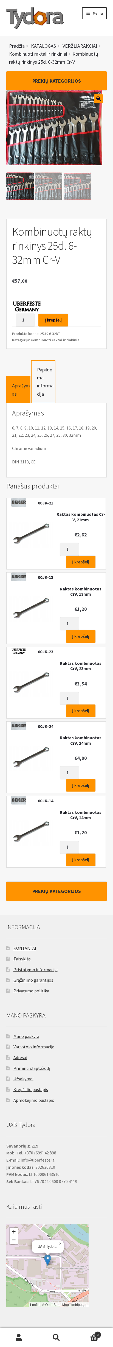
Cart (87, 1333)
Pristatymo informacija (35, 969)
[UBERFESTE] (27, 306)
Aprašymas (21, 389)
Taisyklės (22, 959)
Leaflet (35, 1304)
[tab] (18, 389)
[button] (47, 1260)
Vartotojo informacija (33, 1046)
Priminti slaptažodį (31, 1068)
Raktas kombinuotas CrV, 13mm (80, 591)
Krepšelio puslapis (30, 1089)
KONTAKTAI (24, 948)
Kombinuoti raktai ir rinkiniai (56, 340)
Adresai (20, 1057)
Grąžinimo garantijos (33, 980)
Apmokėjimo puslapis (33, 1100)
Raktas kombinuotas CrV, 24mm (80, 740)
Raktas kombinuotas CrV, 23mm (80, 666)
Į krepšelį (53, 320)
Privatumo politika (31, 991)
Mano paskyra (26, 1036)
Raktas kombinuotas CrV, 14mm (80, 815)
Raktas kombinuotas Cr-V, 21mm (80, 517)
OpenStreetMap (57, 1304)
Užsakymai (23, 1078)
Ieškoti (56, 1337)
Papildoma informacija (45, 381)
